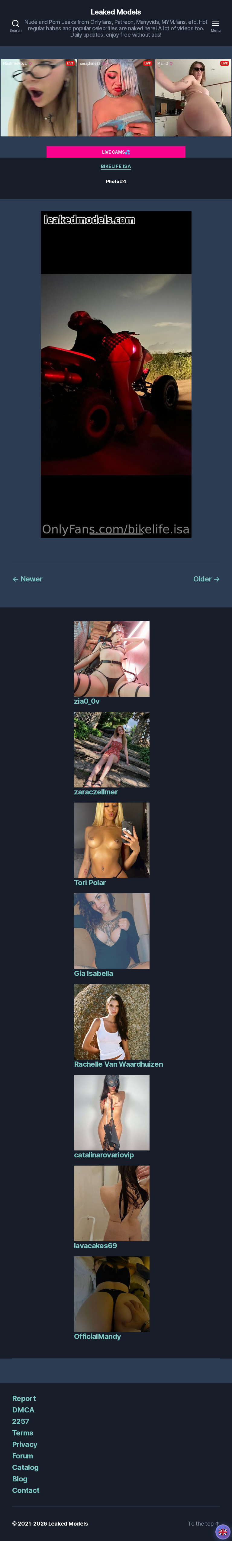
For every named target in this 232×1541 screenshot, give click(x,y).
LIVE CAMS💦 (116, 152)
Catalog (25, 1467)
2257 (20, 1421)
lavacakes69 (95, 1245)
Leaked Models (116, 12)
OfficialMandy (97, 1336)
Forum (22, 1455)
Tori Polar (90, 882)
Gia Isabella (93, 973)
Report (24, 1398)
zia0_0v (86, 701)
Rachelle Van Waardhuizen (118, 1064)
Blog (19, 1478)
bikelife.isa (116, 166)
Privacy (24, 1444)
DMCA (23, 1409)
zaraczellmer (96, 791)
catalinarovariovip (104, 1154)
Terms (23, 1432)
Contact (25, 1490)
